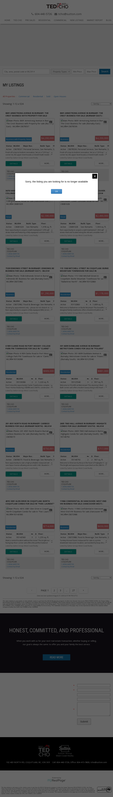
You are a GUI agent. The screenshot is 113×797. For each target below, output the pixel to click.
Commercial (24, 96)
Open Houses (60, 96)
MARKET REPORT (95, 20)
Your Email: (67, 685)
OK (56, 191)
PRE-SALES (30, 20)
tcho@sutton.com (99, 762)
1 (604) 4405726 (13, 176)
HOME (7, 20)
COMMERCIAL (60, 20)
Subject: (70, 699)
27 (73, 590)
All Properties (9, 96)
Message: (68, 709)
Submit (84, 721)
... (66, 590)
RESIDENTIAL (44, 20)
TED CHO (17, 20)
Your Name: (67, 690)
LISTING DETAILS (14, 163)
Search (104, 71)
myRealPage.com (56, 781)
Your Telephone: (66, 694)
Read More (56, 657)
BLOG (108, 20)
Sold (48, 96)
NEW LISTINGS (77, 20)
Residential (38, 96)
